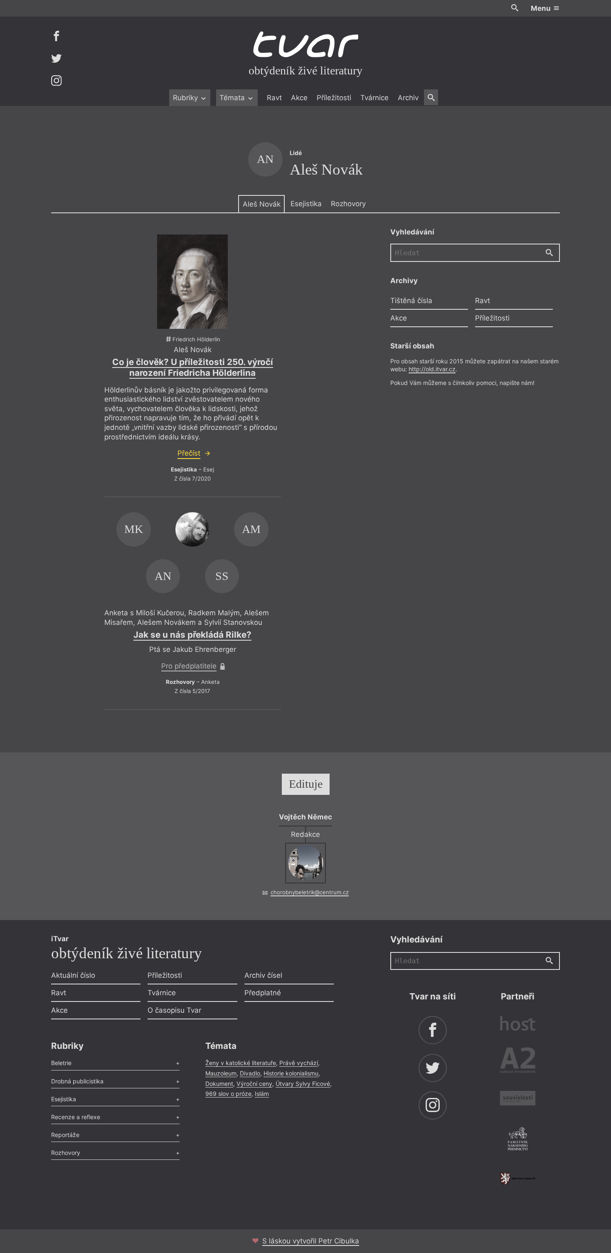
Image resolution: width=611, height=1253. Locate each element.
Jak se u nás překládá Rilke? (192, 634)
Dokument (219, 1083)
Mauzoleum (221, 1073)
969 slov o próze (228, 1093)
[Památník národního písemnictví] (517, 1140)
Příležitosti (334, 98)
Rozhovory (348, 204)
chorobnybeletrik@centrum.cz (310, 892)
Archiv (408, 98)
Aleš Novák (262, 204)
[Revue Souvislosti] (517, 1099)
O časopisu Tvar (174, 1010)
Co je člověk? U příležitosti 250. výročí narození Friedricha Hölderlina (192, 367)
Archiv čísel (263, 975)
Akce (299, 98)
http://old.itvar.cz (432, 368)
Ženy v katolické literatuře (240, 1062)
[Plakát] (192, 281)
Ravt (274, 98)
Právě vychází (298, 1062)
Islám (262, 1093)
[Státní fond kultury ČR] (517, 1178)
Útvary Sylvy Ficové (303, 1083)
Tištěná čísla (411, 300)
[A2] (517, 1062)
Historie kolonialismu (291, 1073)
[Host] (517, 1024)
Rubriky (186, 98)
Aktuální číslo (73, 975)
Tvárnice (374, 98)
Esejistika (306, 204)
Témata (233, 98)
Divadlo (250, 1073)
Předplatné (262, 993)
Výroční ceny (254, 1083)
